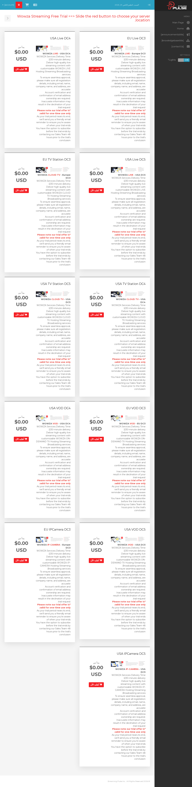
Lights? (178, 60)
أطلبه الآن (95, 69)
